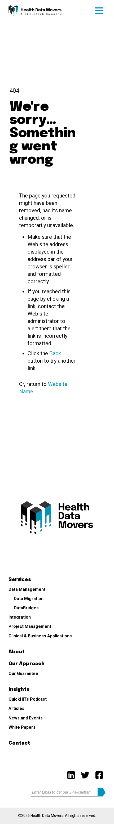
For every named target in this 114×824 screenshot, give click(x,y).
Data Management (26, 589)
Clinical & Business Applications (40, 635)
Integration (19, 617)
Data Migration (28, 598)
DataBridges (26, 607)
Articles (16, 708)
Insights (18, 689)
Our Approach (26, 663)
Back (55, 353)
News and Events (25, 718)
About (16, 652)
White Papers (22, 727)
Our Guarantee (23, 673)
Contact (19, 743)
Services (19, 579)
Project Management (29, 626)
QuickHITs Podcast (27, 699)
